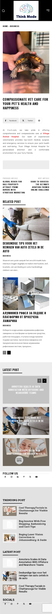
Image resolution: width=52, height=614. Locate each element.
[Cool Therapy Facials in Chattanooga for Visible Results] (10, 511)
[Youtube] (36, 476)
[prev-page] (4, 352)
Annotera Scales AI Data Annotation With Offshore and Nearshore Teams (26, 390)
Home (5, 26)
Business (14, 26)
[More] (39, 120)
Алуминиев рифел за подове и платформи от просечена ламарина (24, 317)
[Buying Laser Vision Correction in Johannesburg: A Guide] (10, 538)
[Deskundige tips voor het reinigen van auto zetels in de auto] (26, 224)
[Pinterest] (23, 476)
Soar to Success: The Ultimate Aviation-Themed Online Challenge (40, 185)
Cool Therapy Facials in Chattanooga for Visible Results (26, 452)
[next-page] (9, 352)
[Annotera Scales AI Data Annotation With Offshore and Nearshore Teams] (10, 563)
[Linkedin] (17, 476)
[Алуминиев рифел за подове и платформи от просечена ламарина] (26, 293)
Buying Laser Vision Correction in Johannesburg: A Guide (33, 537)
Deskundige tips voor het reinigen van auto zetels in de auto (23, 247)
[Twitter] (30, 476)
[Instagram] (11, 476)
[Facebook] (5, 476)
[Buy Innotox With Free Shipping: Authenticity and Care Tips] (10, 524)
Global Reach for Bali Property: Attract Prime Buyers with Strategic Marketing (14, 187)
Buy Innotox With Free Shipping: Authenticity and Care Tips (32, 523)
